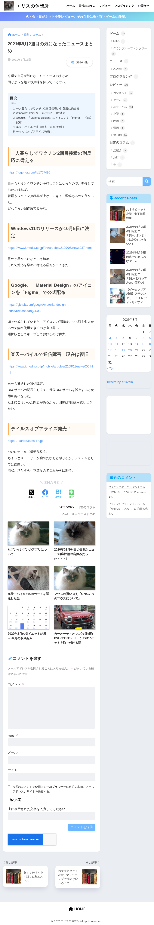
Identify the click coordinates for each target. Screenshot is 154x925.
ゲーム (117, 33)
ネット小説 (123, 106)
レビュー (105, 5)
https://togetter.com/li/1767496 (29, 172)
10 (110, 344)
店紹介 (119, 150)
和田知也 (142, 508)
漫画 (118, 127)
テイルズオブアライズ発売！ (34, 131)
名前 (13, 735)
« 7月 (110, 368)
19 (123, 350)
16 (150, 344)
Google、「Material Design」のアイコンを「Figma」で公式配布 (53, 120)
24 (110, 356)
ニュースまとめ (84, 514)
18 (116, 350)
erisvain (141, 491)
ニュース (118, 61)
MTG (118, 41)
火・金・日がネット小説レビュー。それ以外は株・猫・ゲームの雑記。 (77, 16)
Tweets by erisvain (119, 382)
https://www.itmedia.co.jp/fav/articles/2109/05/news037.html (50, 248)
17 (110, 350)
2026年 (119, 68)
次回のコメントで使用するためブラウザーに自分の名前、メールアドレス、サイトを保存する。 (53, 789)
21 (136, 350)
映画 (118, 120)
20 (130, 350)
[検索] (147, 181)
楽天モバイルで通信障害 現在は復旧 (40, 126)
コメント (16, 684)
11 (116, 344)
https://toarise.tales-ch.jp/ (26, 441)
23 (150, 350)
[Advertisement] (128, 415)
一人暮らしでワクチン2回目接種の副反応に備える (47, 108)
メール (15, 752)
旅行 (118, 157)
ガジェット (122, 92)
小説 (118, 113)
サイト (12, 770)
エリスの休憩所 (32, 5)
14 (136, 344)
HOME (79, 909)
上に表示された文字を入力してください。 (38, 809)
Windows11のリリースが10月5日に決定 (41, 113)
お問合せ (143, 5)
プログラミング (124, 5)
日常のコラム (87, 5)
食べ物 (120, 135)
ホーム (70, 5)
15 (143, 344)
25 (116, 356)
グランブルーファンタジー (129, 51)
